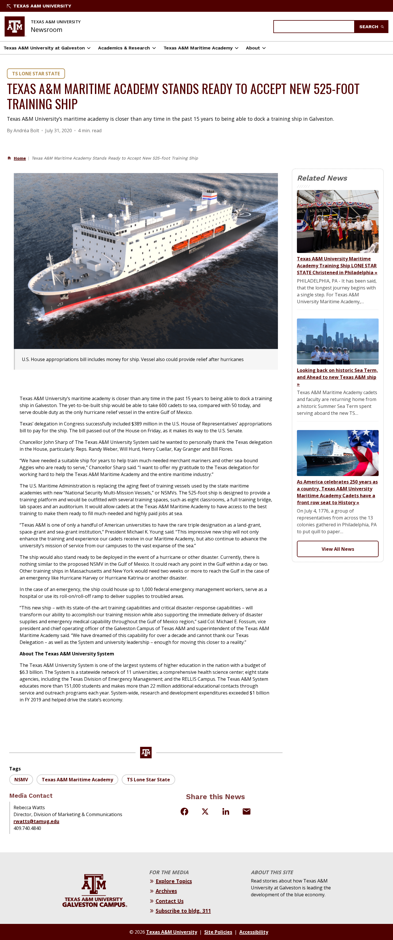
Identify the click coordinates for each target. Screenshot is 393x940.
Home (20, 158)
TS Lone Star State (36, 73)
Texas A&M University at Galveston (44, 48)
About (253, 48)
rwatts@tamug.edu (36, 821)
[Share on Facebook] (184, 811)
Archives (166, 890)
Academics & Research (124, 48)
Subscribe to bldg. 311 (183, 910)
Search (369, 26)
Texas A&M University (42, 6)
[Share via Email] (247, 811)
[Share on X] (205, 812)
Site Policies (218, 932)
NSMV (21, 779)
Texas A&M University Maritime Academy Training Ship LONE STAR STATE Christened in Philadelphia (337, 266)
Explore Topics (174, 881)
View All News (338, 549)
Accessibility (253, 932)
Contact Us (170, 900)
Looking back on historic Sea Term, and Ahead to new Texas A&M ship (337, 377)
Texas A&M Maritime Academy (198, 48)
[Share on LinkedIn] (226, 811)
